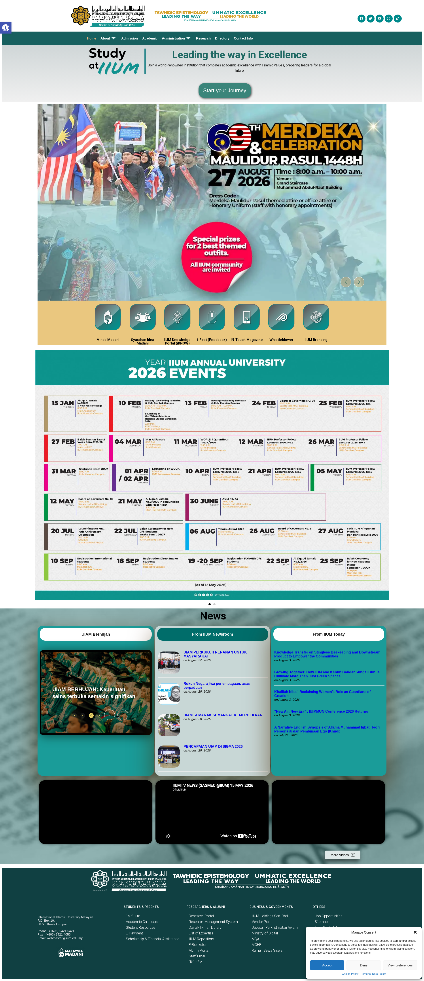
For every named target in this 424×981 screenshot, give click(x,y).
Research (203, 38)
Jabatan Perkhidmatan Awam (275, 927)
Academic (149, 38)
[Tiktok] (398, 19)
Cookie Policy (350, 973)
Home (91, 38)
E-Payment (134, 933)
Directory (222, 38)
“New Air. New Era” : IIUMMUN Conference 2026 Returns (321, 711)
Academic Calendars (142, 922)
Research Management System (213, 922)
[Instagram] (389, 19)
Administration (173, 38)
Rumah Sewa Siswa (267, 950)
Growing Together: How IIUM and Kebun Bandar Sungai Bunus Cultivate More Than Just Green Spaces (327, 674)
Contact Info (243, 38)
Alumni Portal (199, 950)
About (105, 38)
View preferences (400, 965)
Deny (364, 965)
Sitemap (321, 922)
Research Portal (201, 916)
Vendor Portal (262, 922)
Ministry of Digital (265, 933)
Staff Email (197, 956)
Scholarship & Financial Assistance (152, 939)
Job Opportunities (328, 916)
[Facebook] (361, 19)
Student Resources (140, 927)
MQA (255, 939)
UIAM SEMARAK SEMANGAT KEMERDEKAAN (223, 715)
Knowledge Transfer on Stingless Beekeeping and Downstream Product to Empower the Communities (327, 654)
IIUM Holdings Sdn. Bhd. (270, 916)
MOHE (256, 945)
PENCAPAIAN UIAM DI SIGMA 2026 (213, 746)
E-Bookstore (198, 945)
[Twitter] (371, 19)
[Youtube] (380, 19)
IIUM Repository (201, 939)
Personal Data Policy (373, 973)
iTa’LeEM (195, 962)
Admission (129, 38)
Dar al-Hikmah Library (205, 927)
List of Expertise (201, 933)
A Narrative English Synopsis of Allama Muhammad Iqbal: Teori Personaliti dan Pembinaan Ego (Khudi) (327, 729)
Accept (327, 965)
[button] (415, 932)
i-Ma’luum (133, 916)
